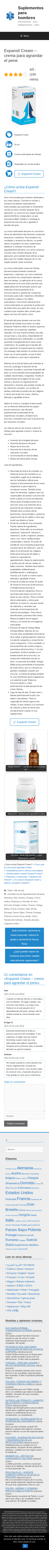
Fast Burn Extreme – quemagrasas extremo (18, 1329)
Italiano (10, 1285)
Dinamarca (16, 901)
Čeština (11, 1269)
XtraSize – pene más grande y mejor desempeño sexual (22, 1364)
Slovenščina (13, 1298)
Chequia (29, 898)
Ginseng (22, 1205)
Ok (25, 1546)
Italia (28, 909)
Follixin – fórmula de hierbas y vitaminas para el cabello (23, 1382)
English (22, 1273)
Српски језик (28, 1298)
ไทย (20, 1302)
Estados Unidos (20, 905)
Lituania (8, 1225)
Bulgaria (10, 1177)
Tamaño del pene (31, 920)
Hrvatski (30, 1277)
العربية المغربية (14, 1265)
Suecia (31, 1240)
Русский (21, 1294)
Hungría (20, 909)
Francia (31, 905)
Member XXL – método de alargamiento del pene (19, 1457)
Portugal (37, 912)
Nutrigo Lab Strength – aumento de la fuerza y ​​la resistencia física (24, 1402)
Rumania (11, 1240)
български (29, 1265)
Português (34, 1290)
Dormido (26, 901)
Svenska (11, 1302)
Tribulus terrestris (11, 1249)
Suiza (34, 916)
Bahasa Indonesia (26, 1281)
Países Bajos (19, 912)
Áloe (15, 898)
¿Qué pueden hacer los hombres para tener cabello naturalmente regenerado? (24, 956)
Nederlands (13, 1290)
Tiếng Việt (25, 1306)
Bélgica (18, 1178)
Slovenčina (33, 1294)
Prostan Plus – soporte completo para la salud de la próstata (22, 1474)
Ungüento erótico (11, 923)
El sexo (34, 901)
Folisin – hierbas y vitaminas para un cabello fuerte (21, 1489)
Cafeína (24, 1178)
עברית (21, 1277)
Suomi (31, 1273)
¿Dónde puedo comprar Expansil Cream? (24, 873)
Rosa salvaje (25, 916)
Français (11, 1277)
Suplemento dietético (26, 1244)
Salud (9, 890)
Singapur (22, 1240)
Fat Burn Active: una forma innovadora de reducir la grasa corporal (24, 1349)
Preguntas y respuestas (16, 877)
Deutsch (29, 1269)
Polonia (29, 912)
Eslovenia (35, 1188)
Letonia (24, 1221)
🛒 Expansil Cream (29, 173)
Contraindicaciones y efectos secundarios (24, 870)
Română (11, 1294)
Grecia (13, 909)
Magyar (11, 1281)
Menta (33, 909)
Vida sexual (18, 890)
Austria (21, 898)
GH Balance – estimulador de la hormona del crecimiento (23, 1420)
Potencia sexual (11, 916)
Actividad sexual (14, 894)
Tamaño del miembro (13, 920)
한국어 (28, 1285)
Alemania (8, 898)
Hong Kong (14, 1215)
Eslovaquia (24, 1187)
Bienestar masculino (30, 1174)
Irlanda (33, 1215)
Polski (24, 1290)
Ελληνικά (11, 1273)
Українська (12, 1306)
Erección (8, 905)
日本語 (19, 1285)
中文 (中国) (13, 1310)
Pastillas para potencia (30, 1225)
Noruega (8, 912)
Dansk (20, 1269)
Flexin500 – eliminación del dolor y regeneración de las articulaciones (24, 1439)
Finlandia (10, 1199)
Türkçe (27, 1302)
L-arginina (17, 1221)
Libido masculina (33, 1221)
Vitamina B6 (22, 1249)
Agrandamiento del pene (33, 894)
